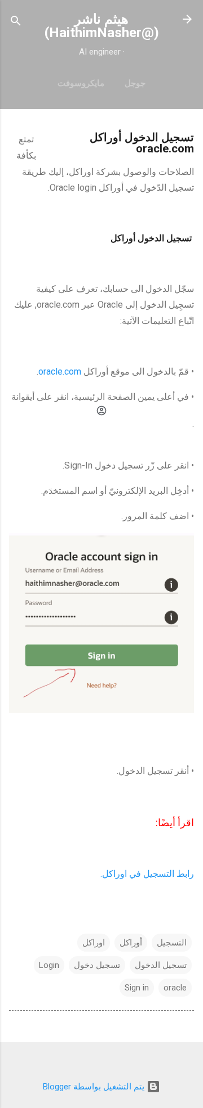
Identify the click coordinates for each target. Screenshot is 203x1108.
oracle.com (59, 371)
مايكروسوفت (81, 83)
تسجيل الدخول (161, 965)
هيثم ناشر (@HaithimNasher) (102, 25)
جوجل (135, 83)
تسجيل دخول (97, 965)
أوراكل (131, 943)
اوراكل (93, 943)
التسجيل (172, 943)
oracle (175, 988)
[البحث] (16, 23)
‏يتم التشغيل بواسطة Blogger (95, 1087)
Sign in (137, 988)
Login (49, 965)
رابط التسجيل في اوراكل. (147, 873)
